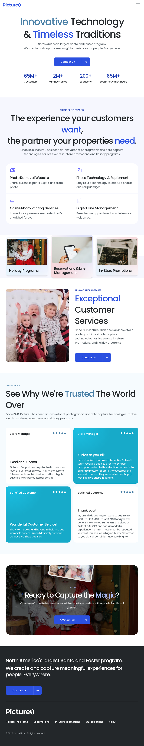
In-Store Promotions (115, 270)
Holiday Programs (23, 270)
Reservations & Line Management (70, 270)
